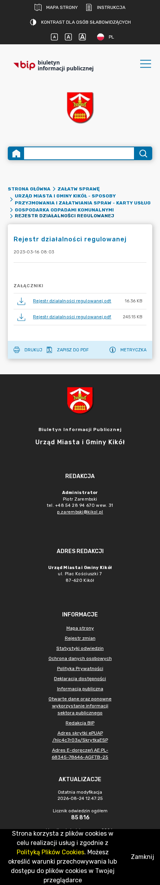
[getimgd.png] (80, 107)
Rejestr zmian (80, 638)
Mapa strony (62, 7)
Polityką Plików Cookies (50, 852)
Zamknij (142, 857)
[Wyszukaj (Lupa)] (142, 153)
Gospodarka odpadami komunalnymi (64, 210)
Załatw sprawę (78, 189)
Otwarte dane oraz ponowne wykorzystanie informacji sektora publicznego (80, 706)
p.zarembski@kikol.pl (80, 512)
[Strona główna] (16, 153)
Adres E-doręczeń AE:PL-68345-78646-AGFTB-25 (80, 753)
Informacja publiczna (80, 688)
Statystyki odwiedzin (80, 648)
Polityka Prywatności (80, 668)
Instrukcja (111, 7)
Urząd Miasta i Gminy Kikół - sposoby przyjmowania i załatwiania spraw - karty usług (83, 199)
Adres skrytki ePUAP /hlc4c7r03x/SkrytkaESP (80, 736)
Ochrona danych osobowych (80, 658)
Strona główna (29, 189)
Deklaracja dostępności (80, 678)
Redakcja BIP (80, 723)
